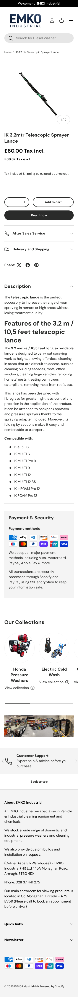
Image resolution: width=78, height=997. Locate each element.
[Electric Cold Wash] (54, 648)
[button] (61, 20)
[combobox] (39, 38)
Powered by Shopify (52, 986)
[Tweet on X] (19, 265)
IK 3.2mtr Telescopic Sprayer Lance (37, 52)
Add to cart (53, 202)
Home (7, 52)
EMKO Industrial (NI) (26, 986)
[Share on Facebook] (27, 265)
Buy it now (39, 215)
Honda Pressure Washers (19, 674)
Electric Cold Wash (54, 672)
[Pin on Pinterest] (36, 265)
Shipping (29, 174)
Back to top (39, 782)
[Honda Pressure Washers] (19, 648)
